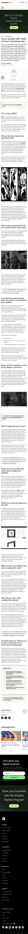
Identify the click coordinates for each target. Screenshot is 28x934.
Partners (4, 858)
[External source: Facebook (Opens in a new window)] (2, 718)
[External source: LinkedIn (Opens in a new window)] (9, 718)
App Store (4, 855)
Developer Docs (6, 850)
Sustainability (5, 841)
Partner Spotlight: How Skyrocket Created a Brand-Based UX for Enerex (13, 417)
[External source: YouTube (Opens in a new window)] (10, 927)
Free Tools (5, 880)
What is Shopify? (6, 828)
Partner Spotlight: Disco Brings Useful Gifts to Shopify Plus (14, 684)
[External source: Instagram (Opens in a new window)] (13, 927)
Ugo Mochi (22, 143)
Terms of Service (6, 912)
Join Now (21, 2)
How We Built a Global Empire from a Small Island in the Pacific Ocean (14, 681)
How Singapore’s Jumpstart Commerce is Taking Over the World (15, 688)
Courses (4, 877)
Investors (4, 836)
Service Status (5, 900)
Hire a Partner (5, 897)
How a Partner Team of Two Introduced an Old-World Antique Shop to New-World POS (13, 699)
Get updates (14, 777)
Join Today (14, 27)
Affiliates (4, 861)
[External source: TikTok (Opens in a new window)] (16, 927)
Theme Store (5, 853)
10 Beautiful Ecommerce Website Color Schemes (10, 745)
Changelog (5, 883)
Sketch (18, 490)
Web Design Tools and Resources (9, 742)
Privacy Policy (5, 918)
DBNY (2, 117)
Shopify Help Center (7, 891)
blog (2, 36)
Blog (3, 869)
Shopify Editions (6, 830)
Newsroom (5, 839)
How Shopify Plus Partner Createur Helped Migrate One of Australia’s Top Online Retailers (14, 672)
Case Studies (8, 36)
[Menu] (26, 2)
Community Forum (6, 894)
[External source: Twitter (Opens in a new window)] (6, 718)
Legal (3, 915)
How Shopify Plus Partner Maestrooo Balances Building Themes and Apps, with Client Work (15, 677)
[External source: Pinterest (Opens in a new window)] (23, 927)
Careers (4, 833)
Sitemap (4, 920)
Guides (4, 875)
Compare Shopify (6, 872)
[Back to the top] (3, 818)
